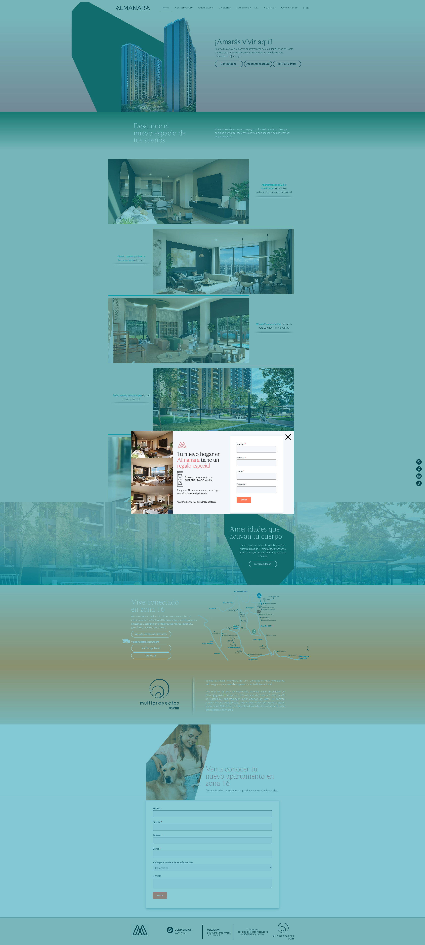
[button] (288, 437)
